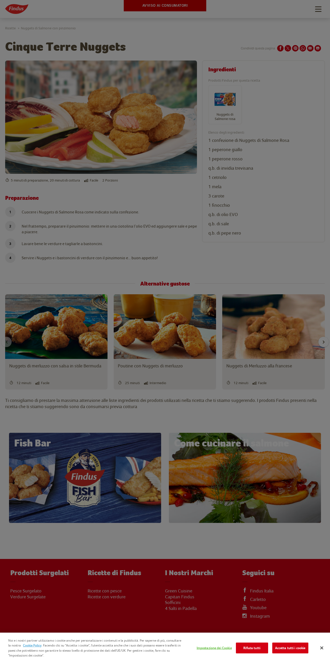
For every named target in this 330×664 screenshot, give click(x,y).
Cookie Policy (32, 645)
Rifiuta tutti (251, 648)
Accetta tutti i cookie (290, 648)
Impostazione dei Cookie (214, 648)
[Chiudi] (321, 648)
